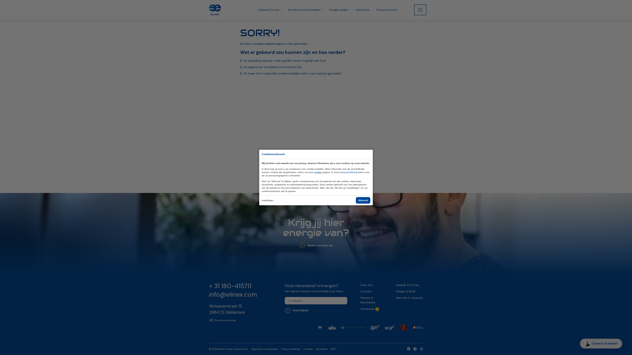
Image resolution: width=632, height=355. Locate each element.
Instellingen (268, 200)
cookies (318, 172)
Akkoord (363, 200)
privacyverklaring (348, 172)
